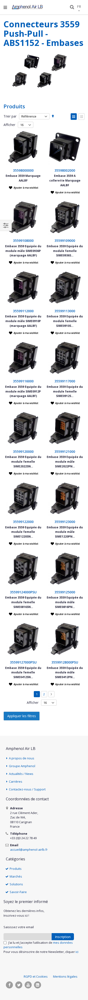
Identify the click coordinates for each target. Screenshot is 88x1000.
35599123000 (64, 521)
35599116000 (23, 381)
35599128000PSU (64, 662)
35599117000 (64, 381)
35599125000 (64, 592)
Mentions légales (65, 976)
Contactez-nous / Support (27, 789)
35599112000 (23, 311)
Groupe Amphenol (22, 766)
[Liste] (81, 116)
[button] (23, 187)
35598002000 (64, 170)
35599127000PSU (23, 662)
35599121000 (64, 451)
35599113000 (64, 311)
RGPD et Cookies (36, 976)
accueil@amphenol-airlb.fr (29, 849)
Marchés (16, 876)
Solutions (16, 884)
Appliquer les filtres (21, 716)
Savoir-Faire (18, 892)
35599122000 (23, 521)
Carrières (15, 781)
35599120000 (23, 451)
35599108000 (23, 240)
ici (77, 952)
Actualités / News (21, 774)
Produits (16, 868)
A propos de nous (21, 758)
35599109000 (64, 240)
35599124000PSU (23, 592)
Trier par (10, 116)
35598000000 (23, 170)
